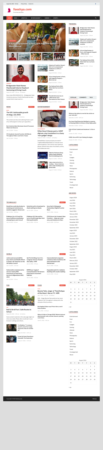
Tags (91, 97)
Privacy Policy (24, 3)
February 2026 (74, 214)
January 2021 (73, 263)
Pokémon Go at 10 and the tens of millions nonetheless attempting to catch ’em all (14, 218)
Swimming (8, 83)
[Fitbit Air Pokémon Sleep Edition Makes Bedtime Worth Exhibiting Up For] (43, 153)
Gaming (72, 160)
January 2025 (73, 236)
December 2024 (74, 238)
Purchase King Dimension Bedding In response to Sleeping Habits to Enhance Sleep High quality (82, 122)
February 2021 (74, 260)
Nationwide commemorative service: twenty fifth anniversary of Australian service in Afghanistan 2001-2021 (15, 273)
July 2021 (72, 249)
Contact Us (30, 3)
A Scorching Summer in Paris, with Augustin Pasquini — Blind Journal (57, 78)
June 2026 (72, 203)
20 (82, 295)
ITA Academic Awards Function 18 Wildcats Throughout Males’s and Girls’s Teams (18, 134)
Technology (73, 179)
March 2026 (73, 211)
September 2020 (74, 271)
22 (90, 295)
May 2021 (72, 255)
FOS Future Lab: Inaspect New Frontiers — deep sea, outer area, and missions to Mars (56, 218)
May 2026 (72, 205)
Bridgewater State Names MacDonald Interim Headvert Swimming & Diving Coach (17, 88)
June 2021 (72, 252)
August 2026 (73, 197)
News (15, 18)
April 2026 (72, 208)
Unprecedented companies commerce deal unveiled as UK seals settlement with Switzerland (56, 260)
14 (86, 292)
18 (74, 295)
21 (86, 295)
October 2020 (73, 268)
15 (90, 292)
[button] (63, 37)
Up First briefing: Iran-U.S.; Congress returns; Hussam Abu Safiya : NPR (35, 259)
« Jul (70, 307)
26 (78, 299)
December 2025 (74, 219)
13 (82, 292)
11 (74, 292)
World (71, 187)
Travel (71, 182)
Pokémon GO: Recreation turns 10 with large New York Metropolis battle (35, 218)
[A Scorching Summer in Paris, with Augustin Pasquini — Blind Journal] (36, 37)
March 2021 (73, 258)
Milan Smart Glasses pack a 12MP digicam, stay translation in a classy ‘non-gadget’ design (51, 133)
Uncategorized (74, 185)
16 (94, 292)
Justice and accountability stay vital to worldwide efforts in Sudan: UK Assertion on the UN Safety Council (15, 260)
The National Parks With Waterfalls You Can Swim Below (56, 87)
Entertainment (36, 18)
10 (71, 292)
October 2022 (73, 241)
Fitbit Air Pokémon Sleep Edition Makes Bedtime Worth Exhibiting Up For (56, 154)
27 (82, 299)
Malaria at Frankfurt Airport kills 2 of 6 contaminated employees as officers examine (57, 67)
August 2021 (73, 247)
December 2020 (74, 266)
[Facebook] (96, 3)
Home (9, 18)
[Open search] (96, 18)
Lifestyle (24, 18)
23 (94, 295)
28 (86, 299)
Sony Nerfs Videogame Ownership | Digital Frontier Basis (55, 208)
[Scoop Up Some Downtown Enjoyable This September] (11, 336)
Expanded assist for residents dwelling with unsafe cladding (56, 271)
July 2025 (72, 233)
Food (39, 288)
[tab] (73, 97)
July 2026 (72, 200)
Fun (7, 307)
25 (74, 299)
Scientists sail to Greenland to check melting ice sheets (36, 207)
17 (71, 295)
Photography (12, 40)
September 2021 (74, 244)
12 (78, 292)
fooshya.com (22, 9)
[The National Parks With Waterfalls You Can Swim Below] (43, 86)
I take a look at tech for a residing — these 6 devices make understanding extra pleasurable (56, 164)
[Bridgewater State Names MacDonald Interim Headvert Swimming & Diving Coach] (20, 65)
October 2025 (73, 225)
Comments (82, 97)
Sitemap (95, 398)
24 (71, 299)
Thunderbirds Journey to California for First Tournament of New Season (57, 97)
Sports (55, 18)
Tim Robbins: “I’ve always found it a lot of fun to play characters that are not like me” (25, 327)
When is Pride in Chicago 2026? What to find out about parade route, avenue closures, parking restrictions (51, 316)
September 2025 (74, 227)
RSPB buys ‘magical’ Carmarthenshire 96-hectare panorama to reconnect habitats (35, 272)
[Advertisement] (67, 10)
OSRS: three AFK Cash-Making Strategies (81, 137)
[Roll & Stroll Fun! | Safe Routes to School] (20, 297)
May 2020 (72, 274)
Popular (73, 97)
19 (78, 295)
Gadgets (72, 157)
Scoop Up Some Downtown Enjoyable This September (25, 337)
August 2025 (73, 230)
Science (47, 18)
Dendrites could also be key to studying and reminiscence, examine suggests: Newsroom (15, 208)
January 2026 (73, 216)
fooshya (26, 48)
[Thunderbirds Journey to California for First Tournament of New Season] (43, 96)
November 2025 (74, 222)
